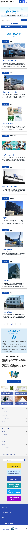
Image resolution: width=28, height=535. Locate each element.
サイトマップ (4, 451)
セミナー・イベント (5, 428)
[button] (26, 1)
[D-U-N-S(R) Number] (14, 472)
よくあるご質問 (4, 434)
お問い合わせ (4, 444)
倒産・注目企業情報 (5, 415)
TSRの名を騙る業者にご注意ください (8, 454)
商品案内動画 (4, 437)
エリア (20, 27)
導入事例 (3, 431)
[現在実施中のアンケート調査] (21, 400)
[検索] (24, 460)
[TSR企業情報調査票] (14, 498)
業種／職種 (7, 27)
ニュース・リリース (5, 424)
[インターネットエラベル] (14, 491)
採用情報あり (14, 23)
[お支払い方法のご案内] (21, 390)
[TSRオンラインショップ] (14, 485)
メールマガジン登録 (5, 447)
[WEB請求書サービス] (7, 390)
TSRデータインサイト (6, 418)
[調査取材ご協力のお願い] (7, 400)
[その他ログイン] (14, 478)
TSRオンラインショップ (14, 381)
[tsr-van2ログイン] (14, 465)
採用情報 (3, 441)
